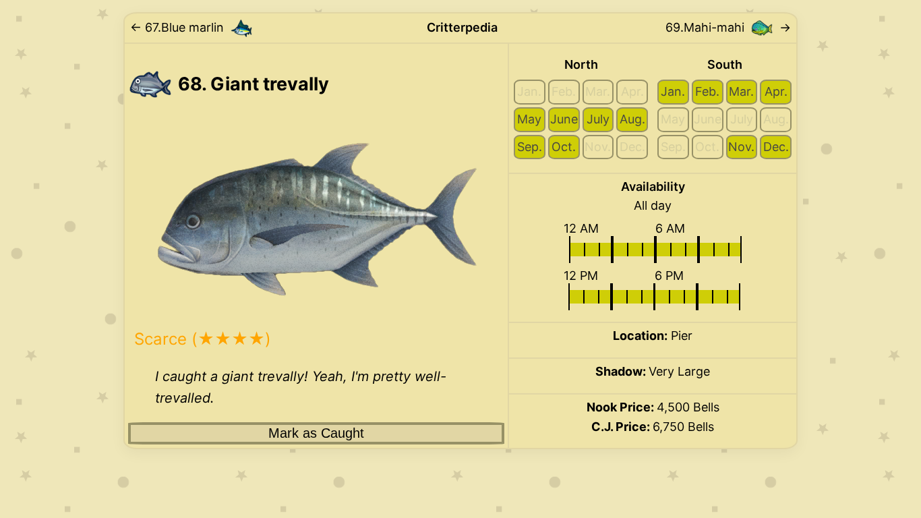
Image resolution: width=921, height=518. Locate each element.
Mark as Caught (316, 433)
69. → (728, 27)
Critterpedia (462, 27)
